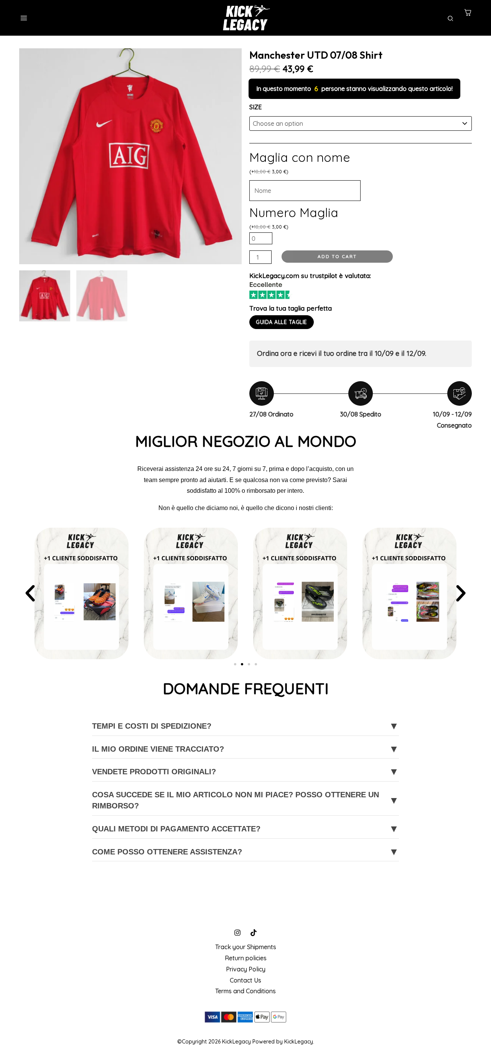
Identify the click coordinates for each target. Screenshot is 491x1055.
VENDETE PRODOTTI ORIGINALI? (245, 771)
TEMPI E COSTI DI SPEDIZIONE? (245, 726)
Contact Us (245, 980)
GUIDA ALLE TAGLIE (281, 322)
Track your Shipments (245, 947)
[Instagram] (237, 932)
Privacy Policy (245, 969)
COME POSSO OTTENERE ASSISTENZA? (245, 851)
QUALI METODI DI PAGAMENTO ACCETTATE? (245, 828)
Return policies (246, 958)
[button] (450, 19)
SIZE (255, 107)
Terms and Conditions (245, 991)
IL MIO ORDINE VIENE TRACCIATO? (245, 749)
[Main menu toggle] (23, 18)
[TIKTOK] (253, 932)
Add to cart (337, 256)
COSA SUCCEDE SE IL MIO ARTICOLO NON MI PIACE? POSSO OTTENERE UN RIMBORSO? (245, 800)
